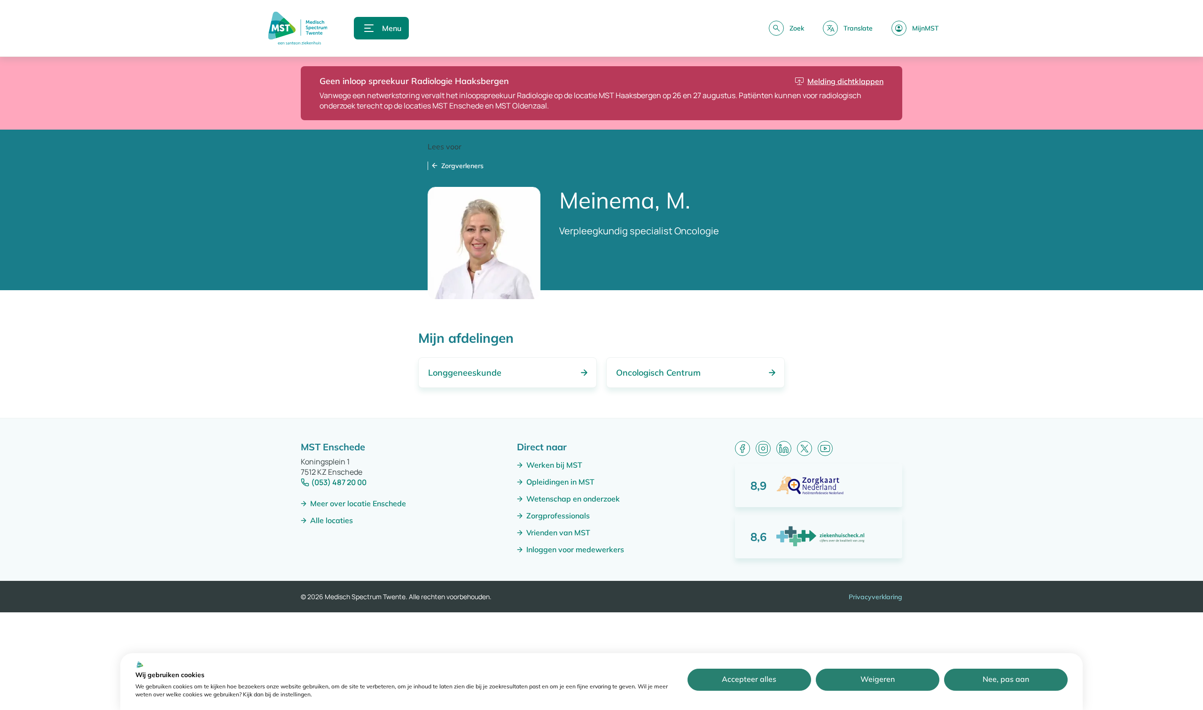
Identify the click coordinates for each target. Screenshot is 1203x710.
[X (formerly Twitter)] (804, 448)
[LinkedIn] (783, 448)
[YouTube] (825, 448)
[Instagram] (763, 448)
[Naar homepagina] (297, 28)
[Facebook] (742, 448)
